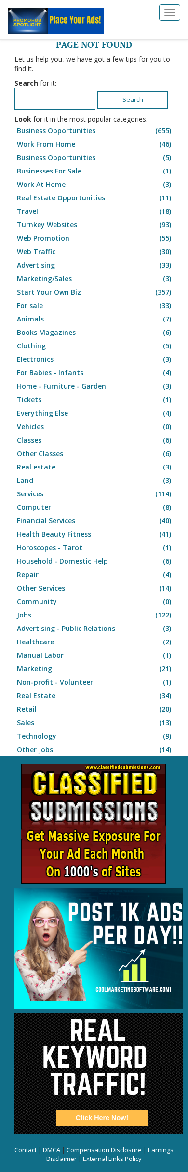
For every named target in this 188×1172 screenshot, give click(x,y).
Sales (94, 722)
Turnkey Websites (94, 224)
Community (94, 601)
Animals (94, 318)
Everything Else (94, 413)
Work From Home (94, 143)
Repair (94, 574)
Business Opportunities (94, 130)
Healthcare (94, 641)
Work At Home (94, 184)
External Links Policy (112, 1158)
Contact (25, 1150)
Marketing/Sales (94, 278)
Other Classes (94, 453)
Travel (94, 211)
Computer (94, 507)
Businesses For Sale (94, 170)
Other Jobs (94, 749)
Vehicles (94, 426)
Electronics (94, 359)
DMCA (51, 1150)
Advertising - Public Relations (94, 628)
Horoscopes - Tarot (94, 547)
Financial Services (94, 520)
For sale (94, 305)
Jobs (94, 614)
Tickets (94, 399)
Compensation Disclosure (104, 1150)
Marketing (94, 668)
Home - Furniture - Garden (94, 386)
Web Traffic (94, 251)
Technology (94, 735)
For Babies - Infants (94, 372)
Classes (94, 439)
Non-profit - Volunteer (94, 682)
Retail (94, 709)
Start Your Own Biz (94, 291)
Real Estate (94, 695)
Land (94, 480)
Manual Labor (94, 655)
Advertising (94, 265)
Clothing (94, 345)
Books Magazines (94, 332)
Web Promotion (94, 238)
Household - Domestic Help (94, 561)
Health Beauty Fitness (94, 534)
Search (132, 99)
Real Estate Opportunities (94, 197)
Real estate (94, 466)
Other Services (94, 587)
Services (94, 493)
